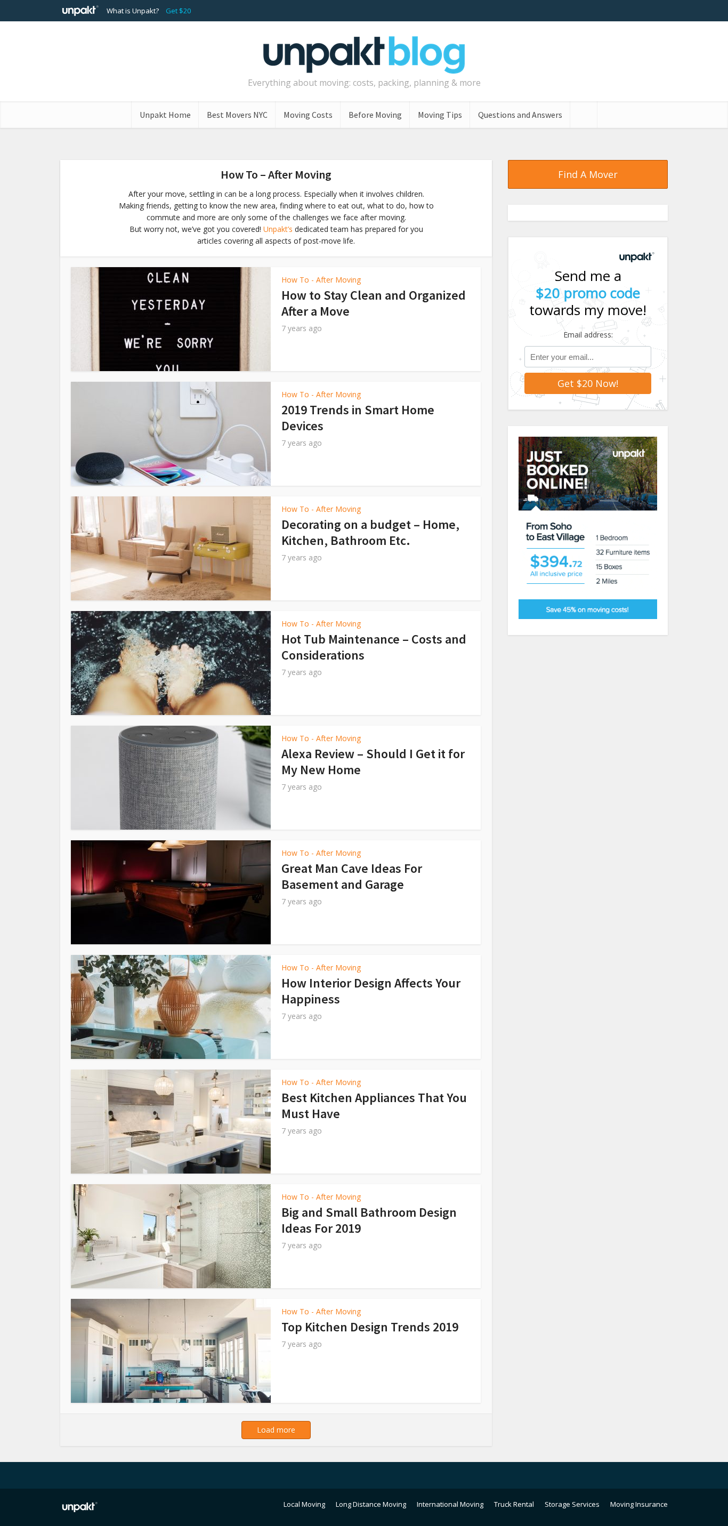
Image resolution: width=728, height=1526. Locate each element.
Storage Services (572, 1504)
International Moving (450, 1504)
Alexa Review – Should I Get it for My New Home (373, 761)
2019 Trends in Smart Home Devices (357, 417)
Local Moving (304, 1504)
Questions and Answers (520, 114)
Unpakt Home (165, 114)
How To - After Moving (321, 280)
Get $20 (178, 10)
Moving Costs (308, 114)
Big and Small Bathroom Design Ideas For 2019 (369, 1220)
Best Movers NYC (237, 114)
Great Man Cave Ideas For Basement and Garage (351, 876)
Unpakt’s (278, 229)
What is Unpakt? (133, 10)
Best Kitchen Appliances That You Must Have (374, 1105)
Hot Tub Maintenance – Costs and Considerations (373, 647)
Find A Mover (588, 174)
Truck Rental (514, 1504)
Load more (276, 1430)
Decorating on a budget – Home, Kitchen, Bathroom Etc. (370, 532)
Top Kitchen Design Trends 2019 (369, 1327)
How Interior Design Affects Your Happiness (370, 991)
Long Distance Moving (371, 1504)
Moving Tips (440, 114)
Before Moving (375, 114)
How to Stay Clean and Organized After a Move (373, 303)
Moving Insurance (639, 1504)
